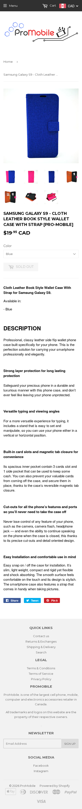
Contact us (41, 636)
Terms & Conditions (41, 668)
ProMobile (28, 785)
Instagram (41, 771)
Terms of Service (41, 673)
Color (7, 246)
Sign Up (70, 743)
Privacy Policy (41, 679)
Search (41, 652)
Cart (52, 5)
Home (8, 61)
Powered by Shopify (55, 785)
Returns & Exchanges (41, 641)
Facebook (41, 765)
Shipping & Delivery (41, 647)
